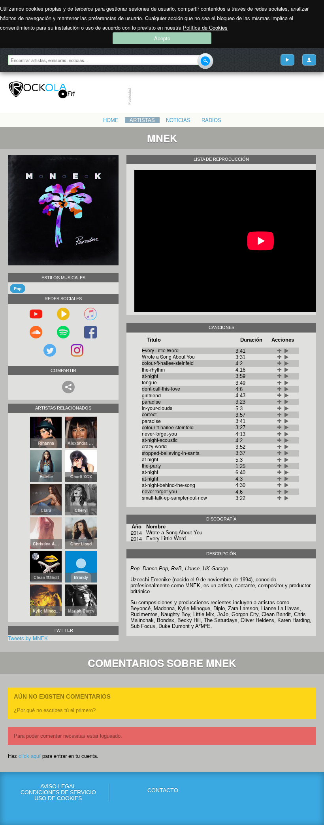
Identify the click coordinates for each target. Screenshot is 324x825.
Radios (211, 120)
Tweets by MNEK (28, 638)
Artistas (142, 120)
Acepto (162, 38)
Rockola (41, 90)
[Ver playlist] (287, 60)
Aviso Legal (58, 786)
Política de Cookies (205, 27)
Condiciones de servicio (58, 792)
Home (111, 120)
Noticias (178, 120)
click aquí (30, 755)
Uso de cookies (58, 798)
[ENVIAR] (205, 61)
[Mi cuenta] (309, 60)
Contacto (162, 790)
